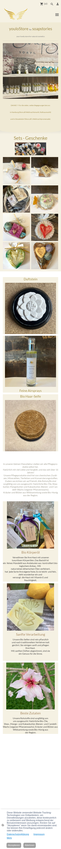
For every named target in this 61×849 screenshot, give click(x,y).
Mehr (9, 838)
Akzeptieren (14, 845)
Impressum (39, 834)
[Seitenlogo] (16, 14)
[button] (52, 4)
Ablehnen (29, 845)
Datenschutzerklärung (18, 834)
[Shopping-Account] (57, 4)
